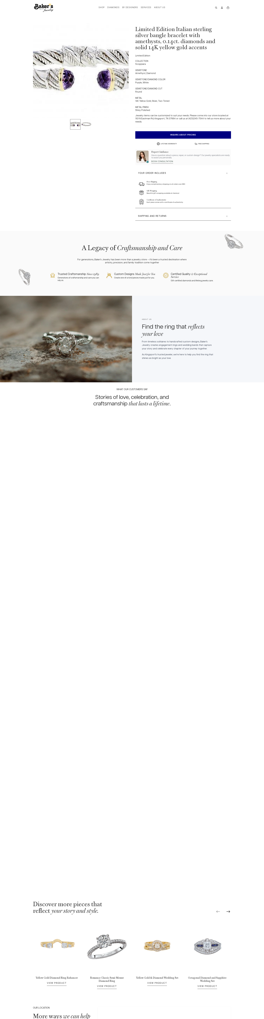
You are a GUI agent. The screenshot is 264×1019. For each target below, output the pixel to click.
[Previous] (218, 911)
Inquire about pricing (183, 135)
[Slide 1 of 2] (75, 124)
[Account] (222, 8)
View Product (56, 983)
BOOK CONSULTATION (162, 162)
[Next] (228, 911)
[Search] (216, 8)
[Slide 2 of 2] (86, 124)
